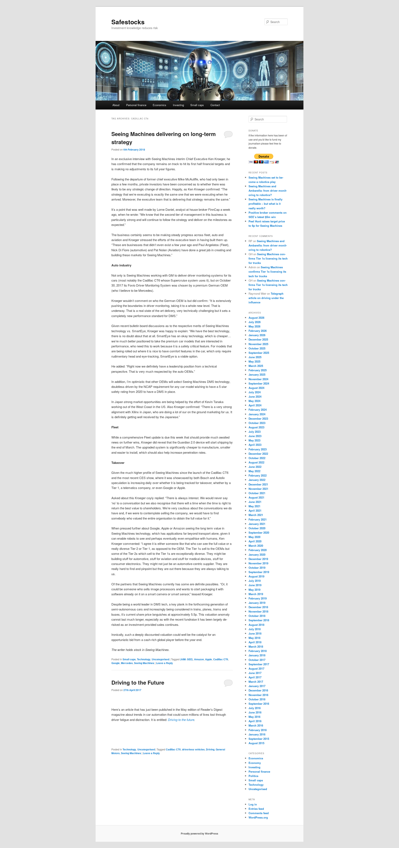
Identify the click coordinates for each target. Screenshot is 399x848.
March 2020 (256, 546)
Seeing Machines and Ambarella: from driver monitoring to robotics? (268, 190)
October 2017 (257, 660)
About (115, 105)
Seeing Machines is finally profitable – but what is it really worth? (265, 203)
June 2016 (255, 712)
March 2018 (256, 646)
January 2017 (257, 686)
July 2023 (255, 432)
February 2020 (258, 550)
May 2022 (254, 471)
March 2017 (256, 682)
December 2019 (258, 559)
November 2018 (258, 611)
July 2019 (255, 581)
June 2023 (255, 436)
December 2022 (258, 454)
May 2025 (254, 361)
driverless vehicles (193, 749)
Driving (210, 749)
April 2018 (255, 642)
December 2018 (258, 607)
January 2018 (257, 655)
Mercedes (127, 663)
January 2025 (257, 374)
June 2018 (255, 633)
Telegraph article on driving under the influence (266, 298)
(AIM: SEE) (186, 659)
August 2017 (256, 668)
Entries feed (256, 809)
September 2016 (259, 704)
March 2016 (256, 725)
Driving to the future (181, 719)
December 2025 (258, 339)
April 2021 (255, 510)
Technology (143, 659)
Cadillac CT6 (220, 659)
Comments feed (259, 813)
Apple (208, 659)
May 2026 (254, 326)
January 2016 (257, 734)
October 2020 (257, 528)
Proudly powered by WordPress (199, 833)
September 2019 (259, 572)
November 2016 (258, 695)
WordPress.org (258, 817)
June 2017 (255, 673)
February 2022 (258, 475)
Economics (159, 105)
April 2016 (255, 721)
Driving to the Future (137, 682)
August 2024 (256, 388)
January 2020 (257, 554)
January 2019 (257, 603)
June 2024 (255, 396)
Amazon (199, 659)
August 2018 (256, 625)
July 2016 (255, 708)
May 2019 (254, 590)
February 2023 (258, 449)
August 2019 (256, 576)
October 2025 (257, 348)
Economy (255, 763)
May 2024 (254, 401)
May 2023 (254, 440)
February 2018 (258, 651)
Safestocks (128, 21)
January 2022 (257, 480)
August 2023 (256, 427)
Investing (178, 105)
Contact (215, 105)
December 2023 (258, 418)
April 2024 (255, 405)
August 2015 (256, 743)
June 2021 (255, 502)
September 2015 (259, 739)
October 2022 (257, 458)
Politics (253, 776)
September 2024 (259, 383)
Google (115, 663)
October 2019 (257, 568)
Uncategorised (160, 659)
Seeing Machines (144, 663)
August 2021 (256, 497)
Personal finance (136, 105)
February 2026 (258, 331)
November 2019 (258, 563)
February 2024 (258, 410)
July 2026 (255, 322)
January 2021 (257, 524)
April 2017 (255, 677)
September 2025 (259, 353)
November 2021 (258, 489)
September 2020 (259, 532)
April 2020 (255, 541)
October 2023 (257, 423)
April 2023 (255, 445)
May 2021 (254, 506)
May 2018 (254, 638)
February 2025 (258, 370)
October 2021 (257, 493)
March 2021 (256, 515)
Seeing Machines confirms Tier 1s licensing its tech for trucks (268, 258)
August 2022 (256, 462)
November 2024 (258, 379)
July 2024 (255, 392)
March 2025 (256, 366)
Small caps (197, 105)
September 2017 (259, 664)
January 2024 (257, 414)
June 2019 (255, 585)
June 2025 (255, 357)
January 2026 (257, 335)
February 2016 (258, 730)
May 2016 (254, 717)
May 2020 (254, 537)
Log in (253, 804)
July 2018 (255, 629)
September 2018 (259, 620)
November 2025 (258, 344)
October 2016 (257, 699)
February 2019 (258, 598)
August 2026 (256, 318)
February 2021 (258, 519)
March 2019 (256, 594)
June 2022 (255, 467)
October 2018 (257, 616)
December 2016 (258, 690)
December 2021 (258, 484)
